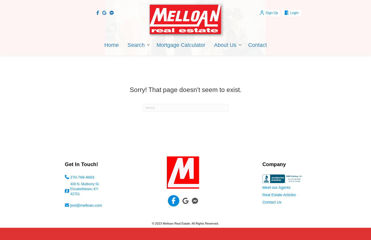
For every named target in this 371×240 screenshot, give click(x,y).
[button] (148, 45)
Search (136, 45)
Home (111, 45)
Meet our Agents (276, 187)
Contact (257, 45)
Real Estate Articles (279, 195)
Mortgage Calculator (181, 45)
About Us (225, 45)
